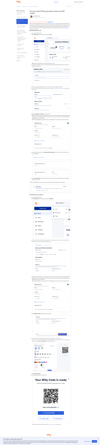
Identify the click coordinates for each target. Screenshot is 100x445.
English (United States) (78, 2)
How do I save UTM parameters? (20, 44)
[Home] (19, 2)
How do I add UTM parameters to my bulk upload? (21, 57)
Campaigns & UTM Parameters (33, 6)
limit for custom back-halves (60, 88)
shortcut (53, 63)
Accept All (94, 441)
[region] (50, 441)
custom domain (48, 86)
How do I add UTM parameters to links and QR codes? (22, 21)
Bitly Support (18, 6)
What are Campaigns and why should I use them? (21, 26)
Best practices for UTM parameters (21, 13)
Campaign (36, 29)
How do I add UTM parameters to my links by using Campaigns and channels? (21, 39)
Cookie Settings (87, 441)
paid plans (50, 22)
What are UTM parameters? (22, 17)
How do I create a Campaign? (22, 52)
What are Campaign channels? (20, 49)
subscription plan (59, 338)
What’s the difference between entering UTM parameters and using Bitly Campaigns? (21, 32)
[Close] (98, 439)
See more (18, 60)
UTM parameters (52, 23)
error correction (51, 424)
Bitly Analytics (24, 6)
